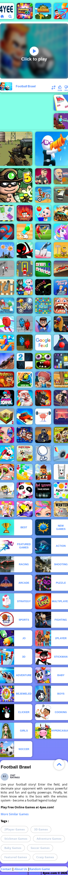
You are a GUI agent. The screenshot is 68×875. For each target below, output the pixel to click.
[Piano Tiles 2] (25, 361)
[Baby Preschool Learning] (43, 213)
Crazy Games (45, 857)
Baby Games (12, 848)
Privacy (35, 873)
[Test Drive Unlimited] (25, 416)
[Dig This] (25, 232)
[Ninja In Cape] (43, 435)
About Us (20, 869)
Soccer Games (40, 848)
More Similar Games (15, 814)
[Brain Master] (43, 416)
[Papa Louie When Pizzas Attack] (25, 453)
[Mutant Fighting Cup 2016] (43, 398)
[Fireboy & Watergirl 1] (25, 343)
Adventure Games (49, 838)
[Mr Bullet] (43, 324)
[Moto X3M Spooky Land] (25, 306)
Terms (22, 873)
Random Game (39, 869)
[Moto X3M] (43, 195)
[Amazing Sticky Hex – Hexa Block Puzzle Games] (25, 11)
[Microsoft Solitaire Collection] (43, 269)
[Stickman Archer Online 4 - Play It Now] (25, 250)
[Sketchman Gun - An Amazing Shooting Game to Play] (43, 453)
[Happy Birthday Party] (25, 490)
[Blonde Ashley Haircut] (43, 509)
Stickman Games (15, 838)
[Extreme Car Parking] (25, 269)
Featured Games (15, 857)
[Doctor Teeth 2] (43, 250)
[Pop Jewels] (43, 306)
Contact (6, 869)
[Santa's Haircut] (25, 398)
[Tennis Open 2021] (25, 380)
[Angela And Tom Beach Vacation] (25, 287)
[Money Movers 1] (25, 435)
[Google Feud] (43, 343)
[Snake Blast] (43, 287)
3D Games (41, 829)
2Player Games (14, 829)
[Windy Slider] (25, 472)
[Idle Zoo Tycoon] (43, 11)
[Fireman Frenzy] (25, 213)
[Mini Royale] (43, 176)
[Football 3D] (43, 232)
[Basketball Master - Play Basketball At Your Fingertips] (43, 380)
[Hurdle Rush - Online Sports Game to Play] (43, 472)
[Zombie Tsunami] (43, 361)
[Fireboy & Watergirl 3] (25, 324)
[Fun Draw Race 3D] (25, 509)
